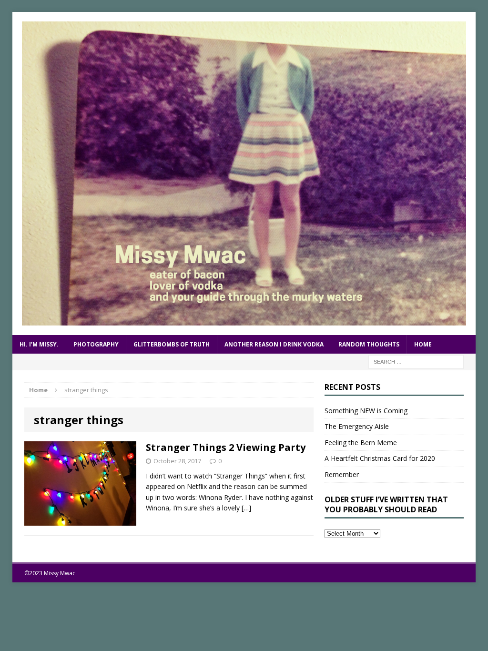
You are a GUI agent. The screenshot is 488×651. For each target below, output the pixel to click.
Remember (342, 474)
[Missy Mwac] (244, 173)
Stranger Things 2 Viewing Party (225, 447)
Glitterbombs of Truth (171, 344)
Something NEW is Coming (366, 410)
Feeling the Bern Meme (361, 442)
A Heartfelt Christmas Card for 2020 (380, 458)
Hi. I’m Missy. (39, 344)
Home (423, 344)
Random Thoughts (368, 344)
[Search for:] (416, 361)
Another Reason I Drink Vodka (274, 344)
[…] (246, 507)
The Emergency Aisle (357, 426)
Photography (96, 344)
